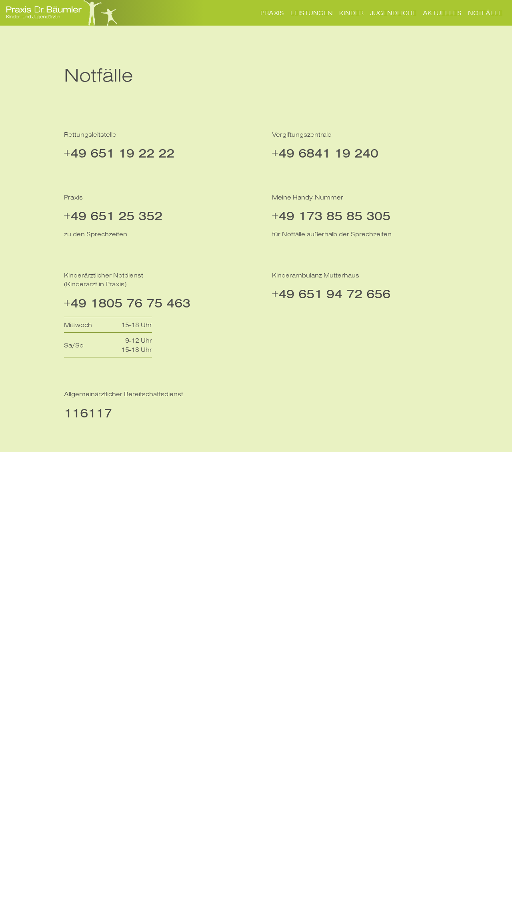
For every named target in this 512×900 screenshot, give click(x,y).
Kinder (351, 13)
